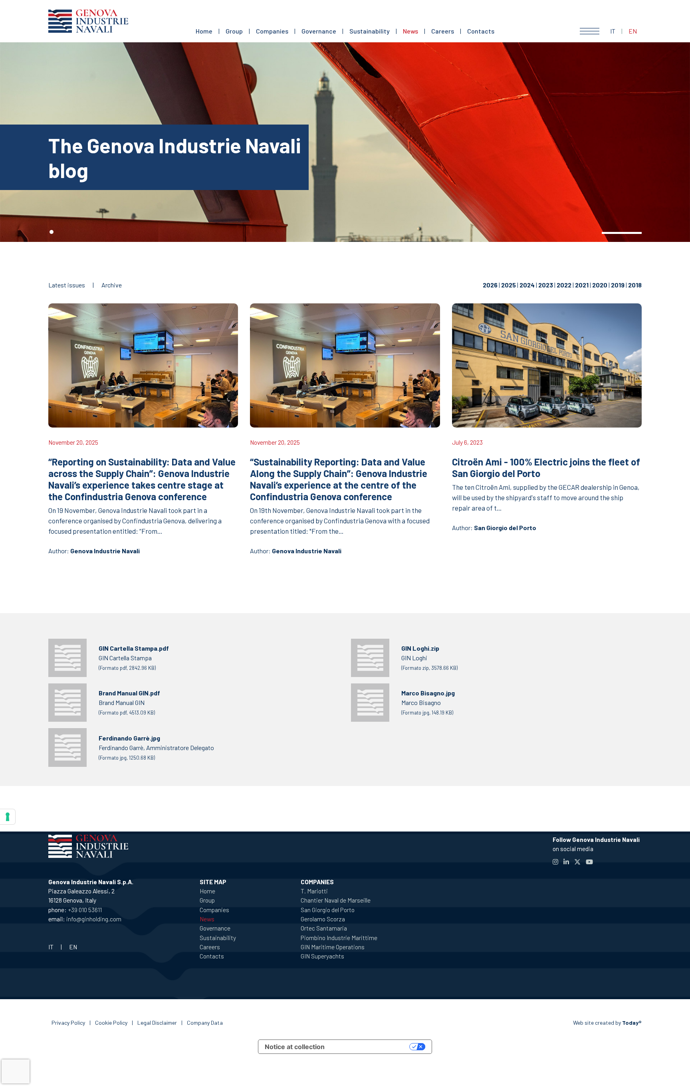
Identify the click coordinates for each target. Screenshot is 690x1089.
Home (204, 31)
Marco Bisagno (428, 702)
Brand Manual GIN (129, 702)
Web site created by (607, 1022)
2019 (618, 285)
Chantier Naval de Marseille (336, 900)
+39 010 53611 (85, 909)
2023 (545, 285)
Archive (111, 285)
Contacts (480, 31)
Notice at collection (295, 1047)
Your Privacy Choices (371, 1047)
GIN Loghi (429, 657)
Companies (272, 31)
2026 (490, 285)
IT (612, 31)
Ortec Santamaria (324, 928)
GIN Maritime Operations (333, 946)
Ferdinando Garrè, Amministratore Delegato (156, 747)
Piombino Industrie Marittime (339, 937)
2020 (599, 285)
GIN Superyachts (322, 956)
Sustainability (369, 31)
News (410, 31)
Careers (442, 31)
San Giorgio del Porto (505, 527)
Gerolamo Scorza (323, 919)
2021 (582, 285)
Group (234, 31)
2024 (527, 285)
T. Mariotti (314, 891)
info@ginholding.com (93, 919)
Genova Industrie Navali (105, 550)
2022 (564, 285)
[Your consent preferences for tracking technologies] (7, 816)
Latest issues (66, 285)
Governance (318, 31)
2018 (635, 285)
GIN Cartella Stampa (134, 657)
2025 (508, 285)
